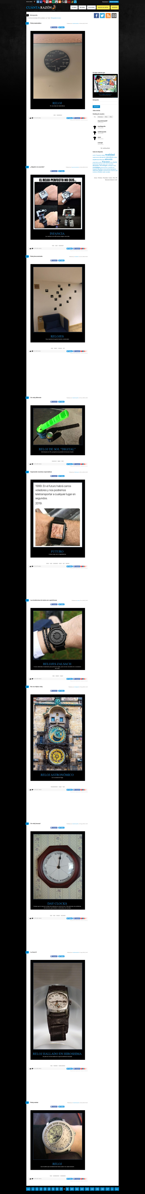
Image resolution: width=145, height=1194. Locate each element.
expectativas (96, 162)
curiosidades (63, 1175)
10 (72, 1189)
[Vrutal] (50, 1)
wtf (63, 348)
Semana (100, 116)
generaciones (103, 167)
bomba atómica (62, 1065)
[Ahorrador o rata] (72, 1)
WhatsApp (101, 159)
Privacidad (105, 177)
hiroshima (55, 1065)
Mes (106, 116)
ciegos (61, 675)
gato (117, 170)
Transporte (98, 155)
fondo (60, 563)
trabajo (103, 155)
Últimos (74, 7)
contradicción (111, 167)
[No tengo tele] (62, 1)
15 (97, 1189)
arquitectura (96, 159)
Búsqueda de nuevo (56, 18)
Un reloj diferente (35, 397)
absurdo (67, 563)
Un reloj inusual (35, 823)
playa (111, 162)
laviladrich (77, 256)
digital (59, 461)
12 (82, 1189)
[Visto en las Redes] (41, 1)
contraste (110, 165)
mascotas (110, 164)
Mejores (82, 7)
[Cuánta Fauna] (59, 1)
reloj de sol (54, 461)
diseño (55, 348)
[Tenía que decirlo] (69, 1)
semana (58, 915)
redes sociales (106, 172)
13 (87, 1189)
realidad (110, 154)
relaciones (95, 170)
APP (116, 177)
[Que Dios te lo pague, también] (105, 97)
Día (95, 116)
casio (56, 245)
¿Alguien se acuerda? (37, 167)
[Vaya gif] (66, 1)
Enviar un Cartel (103, 7)
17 (107, 1189)
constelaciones (56, 1175)
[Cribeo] (53, 1)
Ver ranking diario (105, 148)
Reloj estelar (34, 1102)
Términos (100, 177)
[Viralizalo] (75, 1)
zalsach (57, 675)
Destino (100, 172)
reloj (54, 115)
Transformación (106, 170)
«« (28, 1189)
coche (94, 155)
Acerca (95, 177)
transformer (61, 245)
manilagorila (76, 686)
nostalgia (96, 167)
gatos (100, 162)
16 (102, 1189)
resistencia (95, 172)
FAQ (114, 177)
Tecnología (103, 165)
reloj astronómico (54, 786)
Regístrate (105, 1)
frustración (95, 164)
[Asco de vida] (34, 1)
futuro (47, 563)
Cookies (110, 177)
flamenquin (77, 472)
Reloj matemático (35, 23)
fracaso (106, 162)
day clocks (63, 915)
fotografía (95, 169)
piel (63, 563)
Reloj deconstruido (36, 256)
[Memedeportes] (38, 1)
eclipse (115, 157)
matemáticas (59, 115)
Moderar (114, 7)
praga (60, 786)
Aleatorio (91, 7)
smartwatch (55, 563)
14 (92, 1189)
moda (114, 165)
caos (104, 164)
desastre (96, 165)
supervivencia (96, 157)
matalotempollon (75, 23)
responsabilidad (107, 169)
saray (78, 600)
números (60, 348)
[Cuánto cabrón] (47, 1)
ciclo (107, 164)
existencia (113, 170)
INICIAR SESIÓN (114, 1)
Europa (100, 164)
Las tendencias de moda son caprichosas (43, 600)
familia (101, 170)
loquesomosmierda (75, 167)
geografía (113, 169)
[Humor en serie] (56, 1)
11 (77, 1189)
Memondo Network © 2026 (111, 179)
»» (117, 1189)
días (54, 915)
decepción (102, 157)
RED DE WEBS (29, 1)
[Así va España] (44, 1)
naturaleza (109, 157)
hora (62, 461)
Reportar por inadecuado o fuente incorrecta (79, 120)
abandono (100, 169)
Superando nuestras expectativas (41, 472)
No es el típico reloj (36, 686)
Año (111, 116)
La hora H (33, 952)
